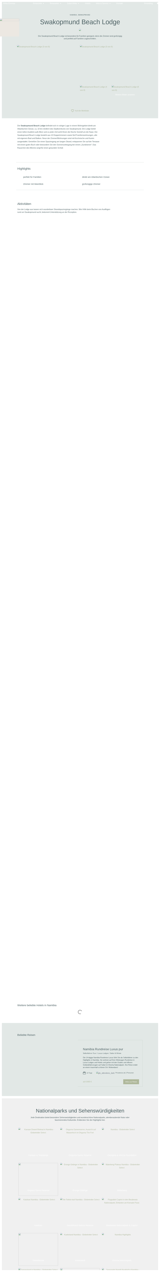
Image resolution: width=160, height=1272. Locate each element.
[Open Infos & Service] (110, 3)
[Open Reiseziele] (43, 3)
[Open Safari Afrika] (79, 3)
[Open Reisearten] (60, 3)
